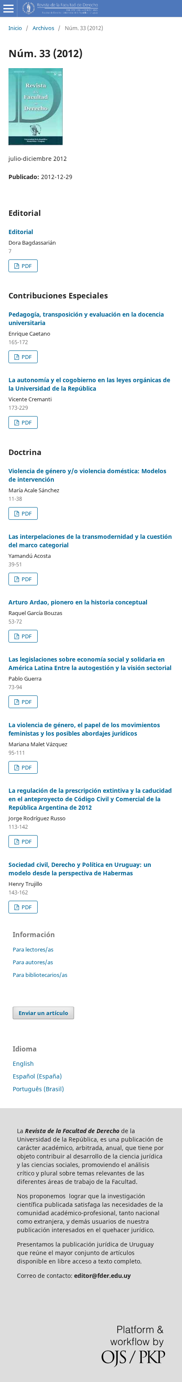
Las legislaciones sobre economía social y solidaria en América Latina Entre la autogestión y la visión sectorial (89, 663)
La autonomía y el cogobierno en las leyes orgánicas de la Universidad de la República (89, 384)
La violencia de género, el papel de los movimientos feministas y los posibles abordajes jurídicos (84, 729)
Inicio (15, 28)
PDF (26, 266)
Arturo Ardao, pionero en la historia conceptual (77, 602)
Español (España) (37, 1076)
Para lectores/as (33, 949)
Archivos (43, 28)
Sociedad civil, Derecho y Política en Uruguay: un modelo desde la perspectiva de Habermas (79, 869)
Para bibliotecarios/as (40, 975)
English (23, 1063)
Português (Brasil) (38, 1089)
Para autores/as (33, 962)
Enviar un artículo (43, 1013)
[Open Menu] (8, 8)
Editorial (20, 232)
